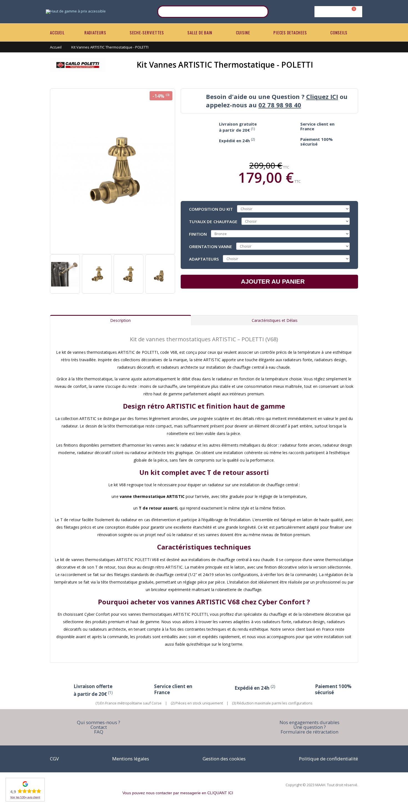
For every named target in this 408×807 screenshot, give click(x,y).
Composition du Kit (211, 209)
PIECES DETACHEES (290, 32)
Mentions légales (130, 758)
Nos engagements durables (309, 722)
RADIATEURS (95, 32)
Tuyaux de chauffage (213, 221)
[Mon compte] (337, 11)
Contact (98, 727)
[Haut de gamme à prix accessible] (76, 11)
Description (120, 320)
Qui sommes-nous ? (98, 722)
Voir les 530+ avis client (25, 797)
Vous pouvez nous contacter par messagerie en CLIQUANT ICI (177, 793)
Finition (198, 233)
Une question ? (309, 727)
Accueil (56, 47)
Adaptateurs (204, 258)
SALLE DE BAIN (199, 32)
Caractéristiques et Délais (275, 320)
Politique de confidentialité (328, 758)
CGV (54, 758)
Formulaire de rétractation (309, 732)
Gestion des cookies (224, 758)
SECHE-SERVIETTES (147, 32)
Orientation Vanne (210, 246)
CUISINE (243, 32)
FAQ (98, 732)
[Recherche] (261, 11)
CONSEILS (338, 32)
